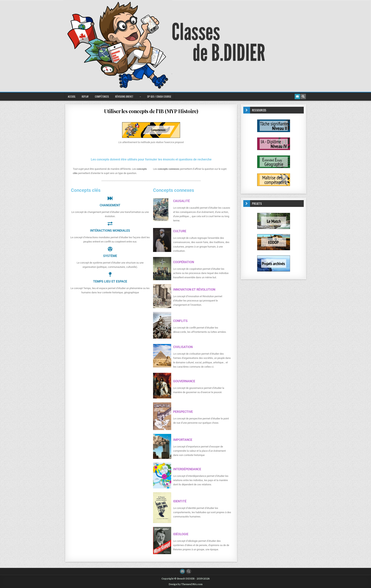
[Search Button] (188, 571)
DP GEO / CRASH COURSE (159, 96)
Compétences (102, 96)
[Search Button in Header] (303, 96)
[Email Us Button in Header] (297, 96)
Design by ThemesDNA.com (186, 584)
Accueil (72, 96)
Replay (85, 96)
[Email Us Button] (182, 571)
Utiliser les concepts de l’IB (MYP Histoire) (151, 111)
